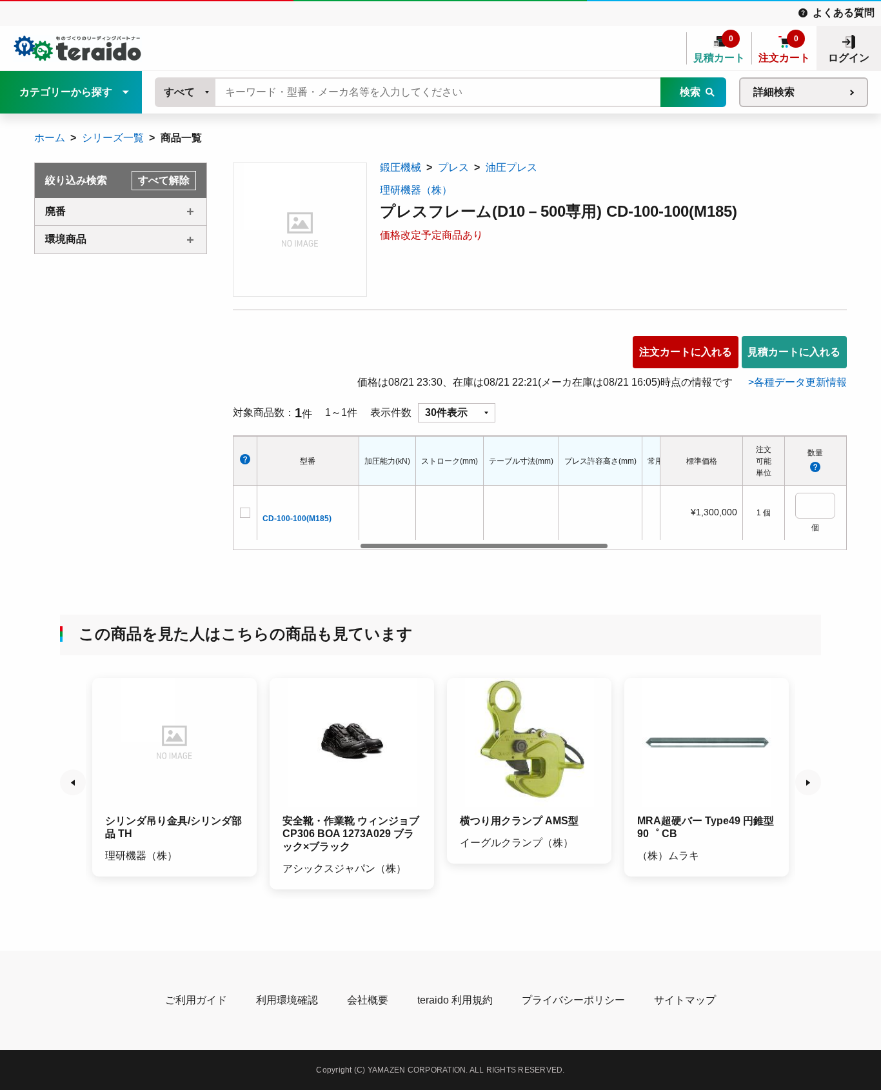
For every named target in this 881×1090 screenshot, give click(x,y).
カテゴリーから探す (65, 91)
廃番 (55, 211)
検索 (690, 91)
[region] (509, 493)
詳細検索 (774, 91)
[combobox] (185, 92)
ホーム (49, 137)
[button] (73, 782)
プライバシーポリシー (573, 1000)
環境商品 (65, 238)
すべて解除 (164, 180)
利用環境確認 (287, 1000)
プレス (453, 167)
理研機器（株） (416, 189)
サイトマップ (685, 1000)
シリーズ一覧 (113, 137)
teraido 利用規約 (455, 1000)
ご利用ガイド (196, 1000)
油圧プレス (511, 167)
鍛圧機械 (400, 167)
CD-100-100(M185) (297, 518)
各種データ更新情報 (800, 382)
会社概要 (367, 1000)
